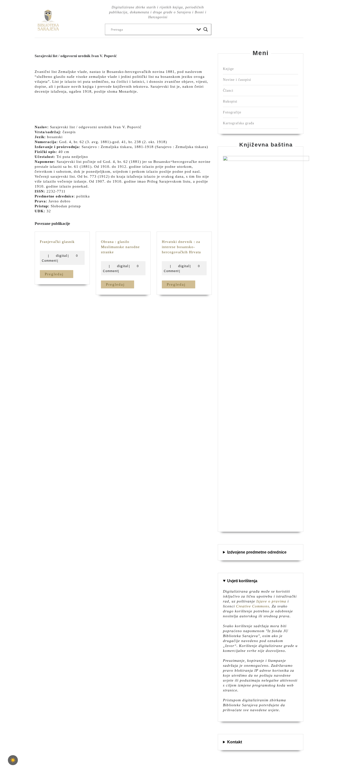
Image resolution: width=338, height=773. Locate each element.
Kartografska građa (238, 123)
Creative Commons (252, 606)
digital (61, 256)
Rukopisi (230, 101)
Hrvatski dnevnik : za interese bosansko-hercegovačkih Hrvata (181, 247)
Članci (228, 90)
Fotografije (232, 112)
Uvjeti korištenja (242, 581)
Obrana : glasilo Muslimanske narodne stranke (120, 247)
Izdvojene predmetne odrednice (257, 552)
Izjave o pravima (271, 601)
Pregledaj (59, 274)
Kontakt (234, 742)
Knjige (228, 69)
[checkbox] (13, 760)
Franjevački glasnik (57, 242)
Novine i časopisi (237, 80)
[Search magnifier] (205, 29)
